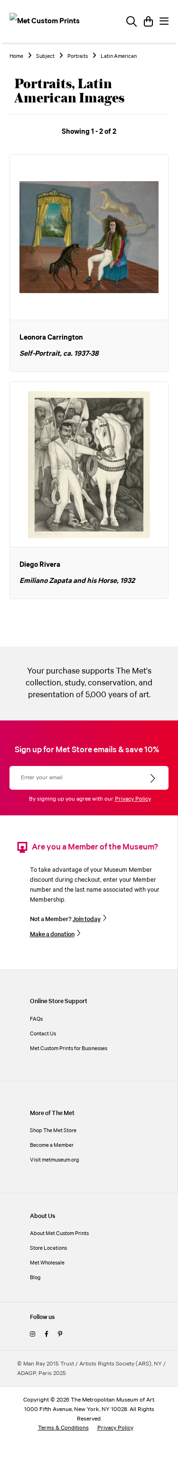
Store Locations (48, 1248)
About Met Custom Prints (59, 1233)
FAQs (36, 1019)
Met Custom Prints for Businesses (68, 1048)
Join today (87, 919)
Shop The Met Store (53, 1130)
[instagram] (32, 1334)
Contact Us (43, 1033)
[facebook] (46, 1334)
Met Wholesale (47, 1262)
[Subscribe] (153, 779)
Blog (35, 1277)
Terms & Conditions (63, 1428)
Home (16, 56)
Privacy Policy (133, 799)
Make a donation (52, 934)
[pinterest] (60, 1334)
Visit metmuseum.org (54, 1159)
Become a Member (52, 1145)
